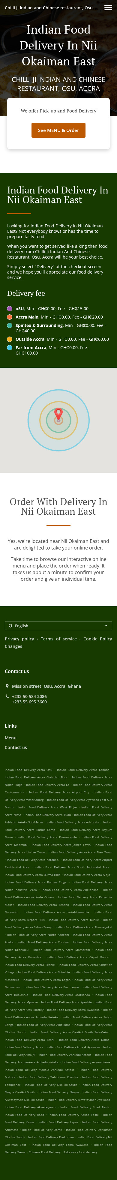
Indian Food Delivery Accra (24, 1047)
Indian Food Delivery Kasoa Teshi (74, 1115)
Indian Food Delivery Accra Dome (84, 1040)
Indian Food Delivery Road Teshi (85, 1107)
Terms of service (59, 639)
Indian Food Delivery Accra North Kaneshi (38, 935)
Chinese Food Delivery (45, 1152)
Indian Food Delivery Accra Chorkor (43, 942)
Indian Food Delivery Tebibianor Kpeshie (49, 1077)
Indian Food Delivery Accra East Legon (51, 987)
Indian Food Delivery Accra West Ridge (47, 807)
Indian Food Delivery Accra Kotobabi (33, 860)
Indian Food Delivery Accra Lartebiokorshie (56, 912)
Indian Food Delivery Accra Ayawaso (73, 1010)
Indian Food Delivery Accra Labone (83, 770)
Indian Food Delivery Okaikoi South (51, 1085)
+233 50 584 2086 (29, 696)
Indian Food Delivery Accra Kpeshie (66, 1002)
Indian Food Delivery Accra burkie (74, 920)
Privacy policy (19, 639)
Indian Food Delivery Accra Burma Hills (32, 875)
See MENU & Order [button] (58, 130)
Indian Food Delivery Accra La (48, 785)
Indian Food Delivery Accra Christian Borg (36, 777)
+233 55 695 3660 (29, 702)
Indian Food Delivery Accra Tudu (48, 815)
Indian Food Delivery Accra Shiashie (44, 972)
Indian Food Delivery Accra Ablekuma (43, 1025)
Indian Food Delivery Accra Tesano (43, 905)
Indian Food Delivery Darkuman (51, 1137)
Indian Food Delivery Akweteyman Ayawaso (78, 1100)
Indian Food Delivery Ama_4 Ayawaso (73, 1047)
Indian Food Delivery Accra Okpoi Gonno (77, 957)
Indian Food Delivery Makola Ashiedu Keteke (40, 1070)
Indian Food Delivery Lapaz (58, 1122)
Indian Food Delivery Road (24, 1115)
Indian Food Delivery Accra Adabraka (73, 822)
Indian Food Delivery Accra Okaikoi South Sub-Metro (70, 1032)
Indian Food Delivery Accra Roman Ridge (36, 882)
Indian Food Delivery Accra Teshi (29, 1040)
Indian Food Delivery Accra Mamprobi (61, 950)
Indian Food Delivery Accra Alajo (87, 875)
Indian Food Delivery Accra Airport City (59, 792)
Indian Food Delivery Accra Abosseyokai (84, 927)
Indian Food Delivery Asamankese (86, 1062)
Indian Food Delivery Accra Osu (28, 770)
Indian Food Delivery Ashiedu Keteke (65, 1055)
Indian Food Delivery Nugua (59, 1092)
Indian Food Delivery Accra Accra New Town (80, 852)
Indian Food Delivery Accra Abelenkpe (70, 890)
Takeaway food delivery (81, 1152)
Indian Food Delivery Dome (42, 1130)
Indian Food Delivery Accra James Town (61, 845)
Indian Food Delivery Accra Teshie (30, 965)
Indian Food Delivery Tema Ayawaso (60, 1145)
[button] (108, 7)
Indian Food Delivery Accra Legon (46, 980)
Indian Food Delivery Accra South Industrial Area (71, 867)
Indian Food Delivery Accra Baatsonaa (61, 995)
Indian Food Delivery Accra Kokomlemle (47, 837)
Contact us (16, 747)
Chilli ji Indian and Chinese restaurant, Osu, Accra (54, 7)
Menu (10, 738)
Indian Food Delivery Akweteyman (30, 1107)
